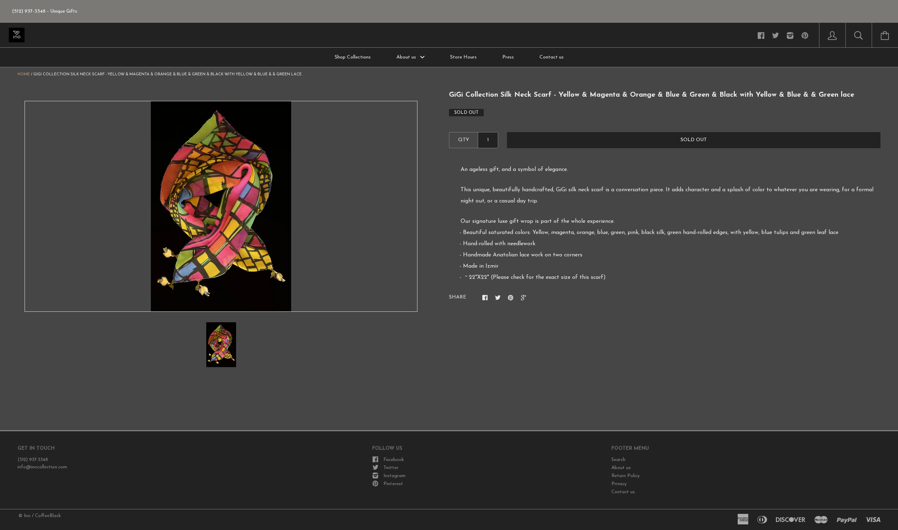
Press (508, 57)
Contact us (552, 57)
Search (618, 459)
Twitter (390, 468)
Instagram (394, 476)
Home (24, 74)
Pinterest (393, 484)
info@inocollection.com (42, 467)
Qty (463, 140)
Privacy (618, 484)
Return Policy (625, 476)
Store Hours (463, 57)
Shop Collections (353, 57)
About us (406, 57)
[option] (221, 206)
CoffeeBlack (48, 516)
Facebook (393, 459)
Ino (27, 516)
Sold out (694, 140)
